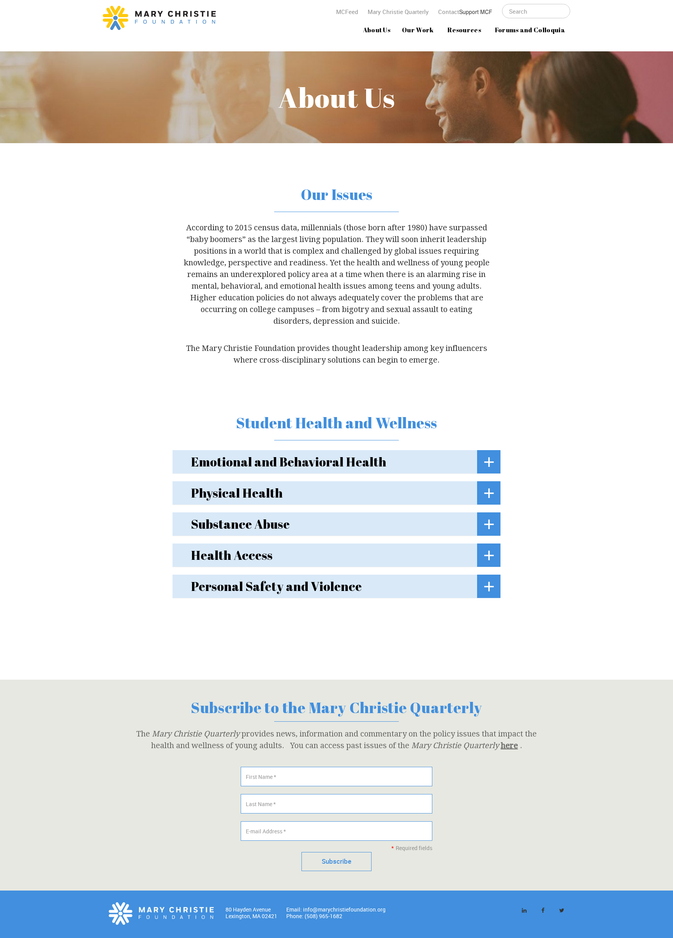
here (509, 745)
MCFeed (347, 12)
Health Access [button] (232, 555)
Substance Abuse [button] (240, 523)
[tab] (336, 461)
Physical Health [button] (237, 492)
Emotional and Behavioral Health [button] (288, 461)
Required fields (411, 848)
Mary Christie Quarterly (398, 12)
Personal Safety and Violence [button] (276, 586)
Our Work (418, 30)
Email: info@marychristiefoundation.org (336, 909)
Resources (464, 30)
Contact (448, 12)
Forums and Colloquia (530, 30)
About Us (377, 30)
